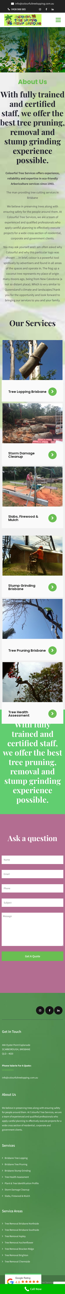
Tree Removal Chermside (17, 1261)
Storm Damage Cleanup (17, 1189)
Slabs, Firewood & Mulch (17, 1195)
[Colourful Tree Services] (23, 20)
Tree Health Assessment (17, 1176)
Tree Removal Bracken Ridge (19, 1248)
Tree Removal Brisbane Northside (22, 1223)
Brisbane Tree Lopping (16, 1158)
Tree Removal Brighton (16, 1255)
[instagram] (40, 9)
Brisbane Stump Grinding (18, 1170)
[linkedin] (53, 9)
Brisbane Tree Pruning (16, 1164)
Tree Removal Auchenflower (19, 1242)
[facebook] (46, 9)
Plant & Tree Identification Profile (22, 1183)
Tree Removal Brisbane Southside (22, 1229)
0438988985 (8, 1069)
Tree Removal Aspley (15, 1236)
